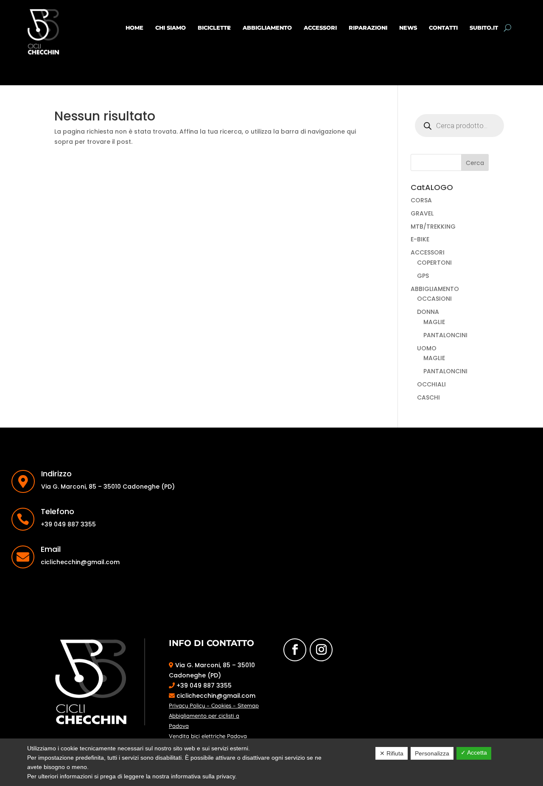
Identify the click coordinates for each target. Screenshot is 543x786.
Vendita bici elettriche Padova (208, 736)
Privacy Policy (187, 705)
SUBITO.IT (484, 27)
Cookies (221, 705)
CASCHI (428, 397)
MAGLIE (434, 322)
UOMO (427, 348)
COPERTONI (434, 262)
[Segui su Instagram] (321, 649)
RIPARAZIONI (368, 27)
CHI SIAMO (170, 27)
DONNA (428, 312)
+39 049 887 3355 (203, 685)
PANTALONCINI (445, 335)
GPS (423, 275)
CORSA (421, 200)
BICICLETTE (214, 27)
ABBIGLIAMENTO (267, 27)
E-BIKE (420, 239)
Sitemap (248, 705)
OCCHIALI (431, 384)
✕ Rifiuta (391, 753)
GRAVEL (422, 213)
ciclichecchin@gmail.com (215, 695)
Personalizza (432, 753)
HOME (134, 27)
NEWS (408, 27)
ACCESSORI (320, 27)
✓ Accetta (474, 752)
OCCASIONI (434, 298)
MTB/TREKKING (433, 226)
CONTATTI (443, 27)
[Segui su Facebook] (294, 649)
